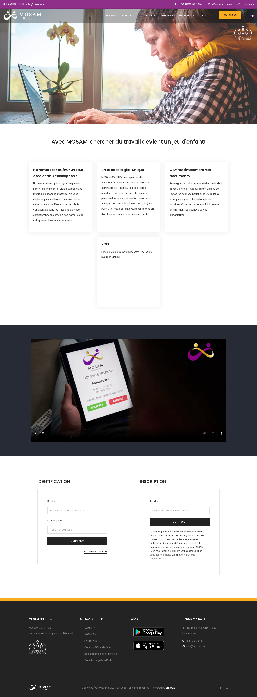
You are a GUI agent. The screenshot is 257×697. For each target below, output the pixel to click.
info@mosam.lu (35, 4)
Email (51, 501)
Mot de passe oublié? (95, 551)
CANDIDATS (148, 15)
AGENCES (167, 15)
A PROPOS (128, 15)
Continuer (179, 521)
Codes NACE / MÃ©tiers (98, 647)
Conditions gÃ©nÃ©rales (99, 660)
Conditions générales (160, 554)
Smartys (170, 687)
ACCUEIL (110, 15)
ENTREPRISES (186, 15)
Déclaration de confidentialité (101, 653)
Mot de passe (56, 520)
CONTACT (206, 15)
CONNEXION (77, 540)
